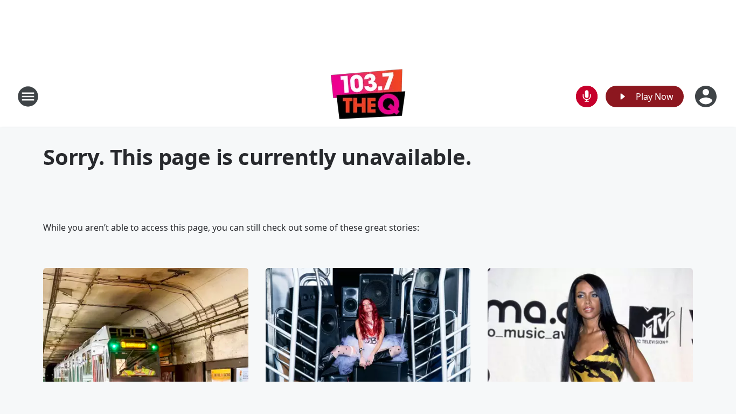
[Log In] (707, 96)
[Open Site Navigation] (28, 96)
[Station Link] (368, 96)
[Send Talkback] (587, 96)
